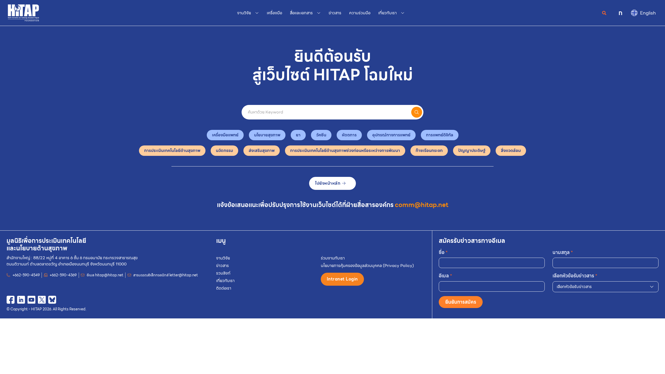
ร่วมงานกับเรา (333, 258)
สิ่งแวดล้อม (511, 150)
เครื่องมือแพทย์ (225, 135)
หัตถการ (349, 135)
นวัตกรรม (224, 150)
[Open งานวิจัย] (257, 13)
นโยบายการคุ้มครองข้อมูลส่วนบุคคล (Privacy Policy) (367, 265)
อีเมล (445, 275)
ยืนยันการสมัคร (460, 302)
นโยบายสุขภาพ (267, 135)
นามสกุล (563, 252)
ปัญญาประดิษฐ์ (471, 150)
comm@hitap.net (421, 205)
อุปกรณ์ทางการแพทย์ (391, 135)
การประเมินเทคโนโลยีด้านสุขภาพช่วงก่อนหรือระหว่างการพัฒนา (345, 150)
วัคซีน (321, 135)
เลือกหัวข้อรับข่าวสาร (575, 275)
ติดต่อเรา (223, 288)
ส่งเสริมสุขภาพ (262, 150)
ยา (298, 135)
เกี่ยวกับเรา (225, 280)
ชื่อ (443, 252)
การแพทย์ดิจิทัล (439, 135)
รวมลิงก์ (223, 273)
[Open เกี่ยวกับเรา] (403, 13)
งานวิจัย (223, 258)
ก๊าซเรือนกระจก (429, 150)
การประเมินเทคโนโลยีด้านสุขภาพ (172, 150)
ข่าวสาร (222, 265)
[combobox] (606, 286)
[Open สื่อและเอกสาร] (319, 13)
